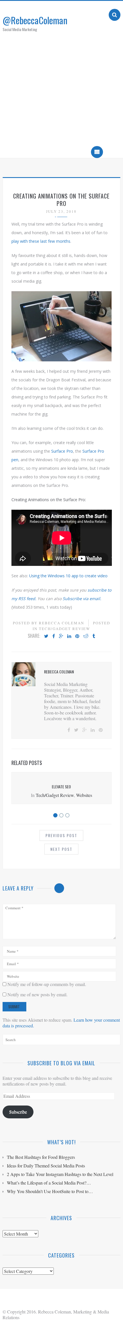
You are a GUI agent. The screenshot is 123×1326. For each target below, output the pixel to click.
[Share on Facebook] (53, 636)
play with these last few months (40, 241)
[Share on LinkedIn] (69, 636)
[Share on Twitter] (46, 636)
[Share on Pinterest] (77, 636)
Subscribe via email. (82, 598)
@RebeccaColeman (35, 20)
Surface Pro (62, 451)
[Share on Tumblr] (93, 636)
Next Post (61, 849)
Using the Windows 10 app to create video (68, 575)
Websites (84, 795)
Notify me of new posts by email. (37, 994)
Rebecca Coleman (61, 622)
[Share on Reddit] (85, 636)
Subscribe (18, 1112)
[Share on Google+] (61, 636)
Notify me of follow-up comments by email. (46, 984)
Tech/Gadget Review (64, 628)
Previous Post (61, 835)
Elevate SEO (61, 786)
